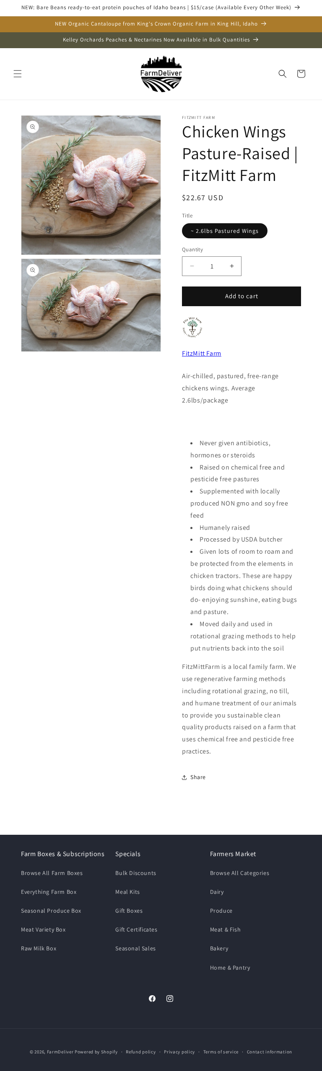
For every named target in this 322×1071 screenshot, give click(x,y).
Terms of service (221, 1052)
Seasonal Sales (135, 948)
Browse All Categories (240, 873)
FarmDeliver (60, 1052)
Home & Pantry (230, 967)
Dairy (217, 892)
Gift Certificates (136, 929)
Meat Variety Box (43, 929)
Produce (221, 910)
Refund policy (141, 1052)
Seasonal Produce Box (51, 910)
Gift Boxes (129, 910)
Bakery (219, 948)
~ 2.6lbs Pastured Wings (225, 231)
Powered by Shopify (96, 1052)
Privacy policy (179, 1052)
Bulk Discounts (135, 873)
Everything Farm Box (48, 892)
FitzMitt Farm (201, 353)
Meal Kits (127, 892)
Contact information (269, 1052)
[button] (17, 74)
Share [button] (198, 777)
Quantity (192, 249)
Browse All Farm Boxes (52, 873)
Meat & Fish (225, 929)
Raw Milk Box (38, 948)
